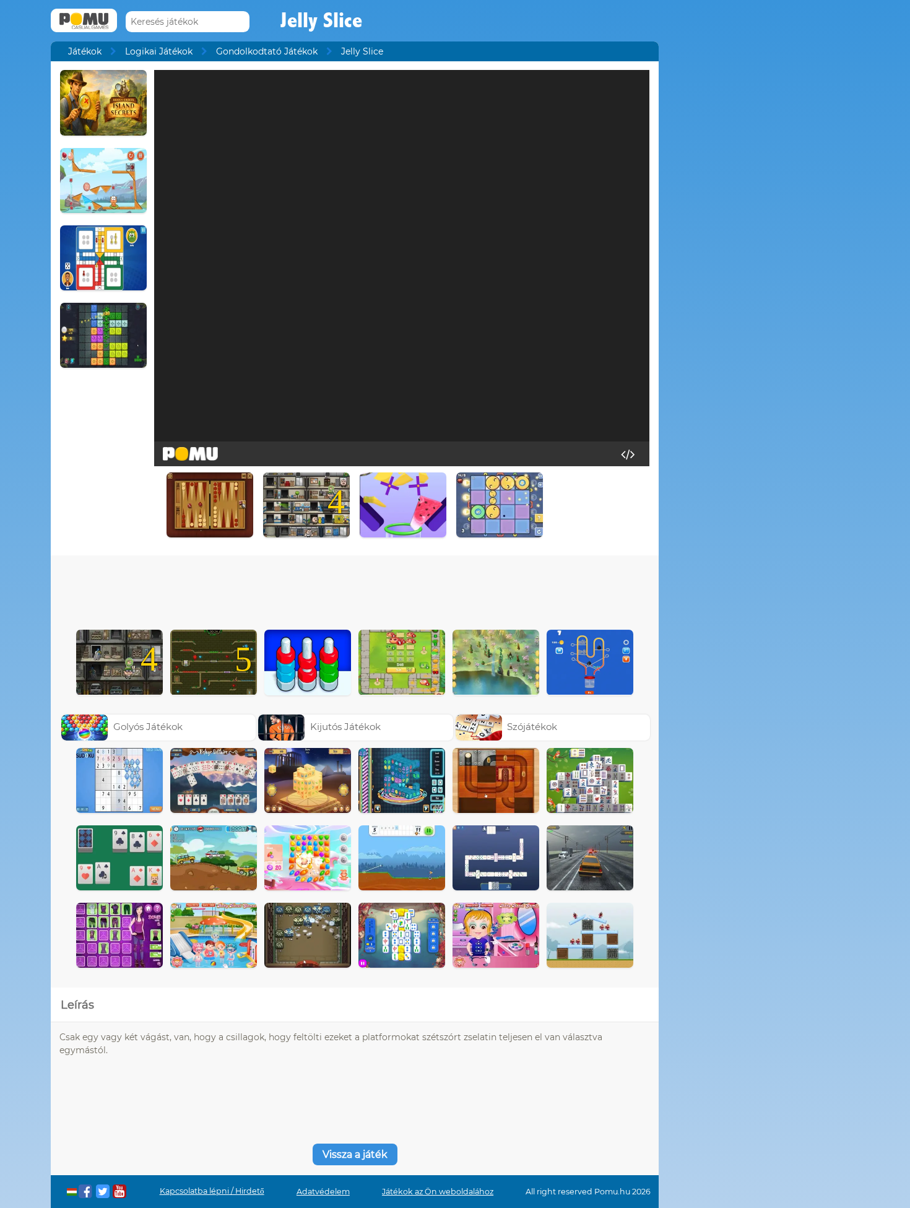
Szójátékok (532, 726)
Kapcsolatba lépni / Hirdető (212, 1191)
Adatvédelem (323, 1191)
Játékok (85, 51)
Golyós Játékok (148, 726)
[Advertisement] (354, 589)
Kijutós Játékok (345, 726)
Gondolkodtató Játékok (267, 51)
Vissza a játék (355, 1154)
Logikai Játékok (159, 51)
